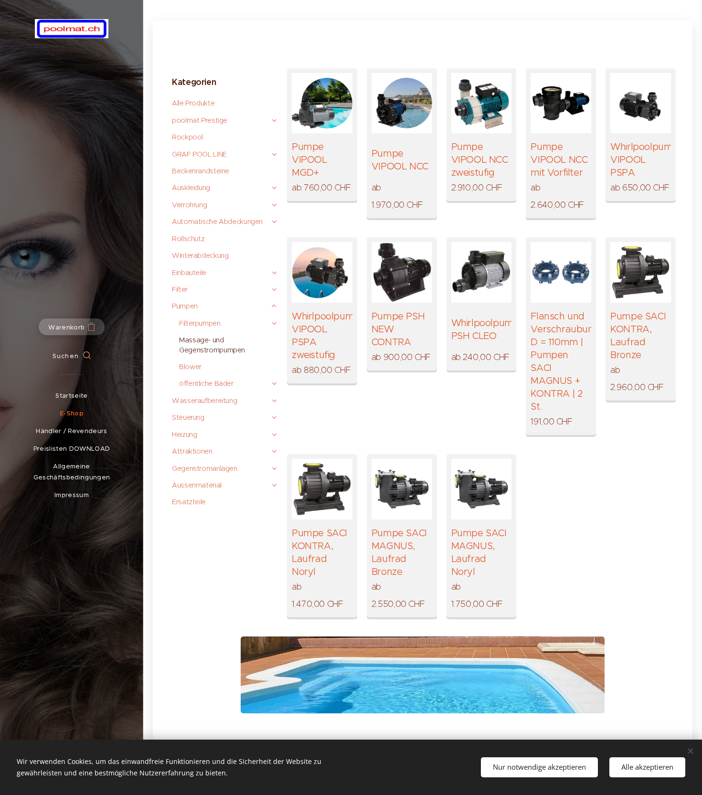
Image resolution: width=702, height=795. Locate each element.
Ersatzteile (189, 502)
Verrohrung (189, 205)
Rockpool (187, 137)
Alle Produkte (193, 103)
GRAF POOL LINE (199, 154)
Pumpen (185, 306)
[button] (71, 356)
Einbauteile (189, 272)
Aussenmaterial (197, 485)
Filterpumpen (200, 323)
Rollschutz (188, 238)
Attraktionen (192, 451)
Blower (190, 366)
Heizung (184, 434)
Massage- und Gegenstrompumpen (212, 345)
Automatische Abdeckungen (217, 221)
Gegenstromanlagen (204, 468)
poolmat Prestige (199, 120)
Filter (180, 289)
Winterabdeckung (200, 255)
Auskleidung (191, 187)
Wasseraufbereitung (204, 400)
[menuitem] (71, 395)
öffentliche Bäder (206, 383)
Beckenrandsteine (200, 171)
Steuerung (188, 417)
